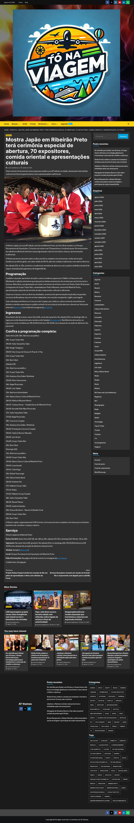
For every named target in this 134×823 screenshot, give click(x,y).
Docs (54, 124)
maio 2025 (98, 258)
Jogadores (98, 363)
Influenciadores (100, 355)
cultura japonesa (118, 749)
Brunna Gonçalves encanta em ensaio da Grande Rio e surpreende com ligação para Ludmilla (70, 573)
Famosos (98, 342)
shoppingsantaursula (97, 792)
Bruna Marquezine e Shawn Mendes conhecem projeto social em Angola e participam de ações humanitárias (108, 181)
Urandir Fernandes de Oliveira (100, 800)
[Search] (128, 124)
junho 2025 (99, 254)
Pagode (117, 775)
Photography (99, 405)
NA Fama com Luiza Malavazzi (105, 392)
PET (96, 401)
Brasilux (93, 745)
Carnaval (98, 300)
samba (123, 787)
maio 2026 (98, 209)
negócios (108, 775)
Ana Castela (94, 740)
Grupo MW (99, 351)
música (100, 775)
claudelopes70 (103, 745)
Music (97, 384)
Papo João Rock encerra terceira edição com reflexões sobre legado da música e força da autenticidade (46, 617)
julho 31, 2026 (55, 624)
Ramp (97, 409)
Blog (26, 2)
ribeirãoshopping (112, 787)
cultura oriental (96, 753)
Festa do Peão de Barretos (98, 762)
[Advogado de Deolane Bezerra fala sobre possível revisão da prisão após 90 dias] (92, 642)
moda (113, 770)
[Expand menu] (18, 124)
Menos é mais (104, 770)
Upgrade (66, 124)
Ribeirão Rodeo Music (97, 787)
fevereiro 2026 (100, 222)
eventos (116, 757)
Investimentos (100, 359)
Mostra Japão (122, 770)
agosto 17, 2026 (11, 624)
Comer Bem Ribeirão (117, 745)
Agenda (97, 280)
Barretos (113, 740)
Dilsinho (116, 753)
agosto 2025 (99, 246)
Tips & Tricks (99, 426)
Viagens (97, 447)
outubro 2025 (100, 238)
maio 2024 (98, 266)
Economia (98, 317)
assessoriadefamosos (14, 168)
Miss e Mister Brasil (102, 372)
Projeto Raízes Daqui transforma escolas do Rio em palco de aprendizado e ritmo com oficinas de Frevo (27, 574)
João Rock (93, 770)
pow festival (116, 779)
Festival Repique (115, 762)
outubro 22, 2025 (27, 168)
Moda (97, 376)
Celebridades (99, 305)
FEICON (124, 757)
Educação (98, 321)
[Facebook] (21, 709)
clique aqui (17, 307)
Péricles (92, 783)
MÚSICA (92, 775)
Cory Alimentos (95, 749)
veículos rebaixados (119, 800)
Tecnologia (99, 422)
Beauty (14, 124)
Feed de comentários (102, 468)
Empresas (98, 326)
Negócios (98, 397)
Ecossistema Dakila (96, 757)
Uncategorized (100, 443)
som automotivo (113, 792)
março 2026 (99, 218)
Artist (25, 124)
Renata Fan (101, 783)
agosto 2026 (99, 197)
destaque (108, 753)
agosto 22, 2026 (12, 668)
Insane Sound (117, 766)
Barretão (123, 740)
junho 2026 (99, 205)
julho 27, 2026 (85, 622)
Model (97, 380)
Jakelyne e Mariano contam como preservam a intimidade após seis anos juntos (111, 167)
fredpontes (94, 766)
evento (108, 757)
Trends (33, 124)
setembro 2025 (100, 242)
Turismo (97, 434)
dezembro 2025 (100, 230)
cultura (106, 749)
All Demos (42, 124)
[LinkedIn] (29, 709)
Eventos (8, 135)
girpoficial (48, 307)
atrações (104, 740)
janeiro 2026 (99, 226)
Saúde (97, 418)
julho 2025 (98, 250)
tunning (107, 796)
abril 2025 (98, 262)
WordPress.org (100, 472)
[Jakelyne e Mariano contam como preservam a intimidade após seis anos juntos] (67, 642)
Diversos (98, 313)
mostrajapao (62, 558)
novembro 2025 (100, 234)
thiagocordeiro (95, 796)
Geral (97, 346)
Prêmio (125, 779)
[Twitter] (25, 709)
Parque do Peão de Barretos (99, 779)
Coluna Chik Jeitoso (102, 309)
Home (21, 2)
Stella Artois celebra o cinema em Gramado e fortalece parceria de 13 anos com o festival (111, 160)
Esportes (98, 334)
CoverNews (74, 819)
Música (97, 388)
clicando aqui (55, 320)
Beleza (97, 292)
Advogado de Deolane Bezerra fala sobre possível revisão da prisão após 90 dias (110, 174)
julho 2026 (98, 201)
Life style (98, 367)
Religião (97, 413)
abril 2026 (98, 213)
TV (96, 438)
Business (98, 296)
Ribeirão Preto (113, 783)
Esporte (97, 330)
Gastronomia (105, 766)
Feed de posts (100, 464)
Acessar (97, 460)
